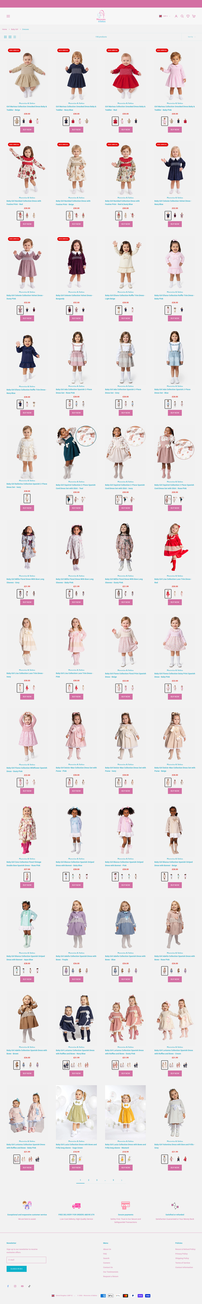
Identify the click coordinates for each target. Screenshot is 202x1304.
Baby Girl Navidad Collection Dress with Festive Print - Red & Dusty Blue (122, 202)
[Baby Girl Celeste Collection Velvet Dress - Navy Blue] (168, 215)
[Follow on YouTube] (22, 1286)
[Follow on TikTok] (29, 1286)
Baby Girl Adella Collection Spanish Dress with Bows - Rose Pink (174, 958)
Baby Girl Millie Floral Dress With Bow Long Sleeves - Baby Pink (74, 581)
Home (4, 29)
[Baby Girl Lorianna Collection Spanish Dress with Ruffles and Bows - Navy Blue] (66, 1065)
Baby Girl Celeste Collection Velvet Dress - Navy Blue (173, 202)
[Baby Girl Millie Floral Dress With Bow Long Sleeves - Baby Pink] (27, 593)
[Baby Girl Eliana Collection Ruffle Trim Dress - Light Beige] (118, 310)
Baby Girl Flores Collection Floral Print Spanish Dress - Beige (125, 675)
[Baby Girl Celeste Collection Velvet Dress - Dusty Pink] (181, 215)
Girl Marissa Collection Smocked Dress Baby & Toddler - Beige (27, 108)
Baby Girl (14, 29)
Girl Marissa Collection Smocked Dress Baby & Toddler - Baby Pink (174, 108)
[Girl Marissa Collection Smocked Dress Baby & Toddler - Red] (30, 121)
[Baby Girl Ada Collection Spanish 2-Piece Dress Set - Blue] (76, 404)
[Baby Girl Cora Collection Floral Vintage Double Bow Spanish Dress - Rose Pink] (27, 876)
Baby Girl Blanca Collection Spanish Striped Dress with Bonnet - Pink (124, 864)
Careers (106, 1263)
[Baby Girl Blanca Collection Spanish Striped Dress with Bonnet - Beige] (79, 876)
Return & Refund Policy (185, 1249)
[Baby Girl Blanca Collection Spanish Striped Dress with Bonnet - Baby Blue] (66, 876)
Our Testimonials (110, 1272)
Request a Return (110, 1276)
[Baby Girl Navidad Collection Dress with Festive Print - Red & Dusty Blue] (27, 215)
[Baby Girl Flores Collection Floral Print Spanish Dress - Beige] (118, 688)
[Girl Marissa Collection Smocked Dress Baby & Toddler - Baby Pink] (37, 121)
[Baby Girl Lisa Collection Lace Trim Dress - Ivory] (175, 593)
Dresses (25, 29)
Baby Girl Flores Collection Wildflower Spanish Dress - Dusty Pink (27, 769)
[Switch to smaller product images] (10, 37)
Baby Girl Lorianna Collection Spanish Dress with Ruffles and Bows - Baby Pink (26, 1146)
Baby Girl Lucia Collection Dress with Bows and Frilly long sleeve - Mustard (125, 1146)
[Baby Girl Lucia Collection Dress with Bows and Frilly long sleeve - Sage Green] (73, 1159)
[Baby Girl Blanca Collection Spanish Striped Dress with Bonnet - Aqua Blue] (73, 876)
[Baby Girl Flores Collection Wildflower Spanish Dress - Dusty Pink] (125, 688)
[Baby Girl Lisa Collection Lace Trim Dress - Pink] (181, 593)
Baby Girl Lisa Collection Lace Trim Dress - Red (173, 581)
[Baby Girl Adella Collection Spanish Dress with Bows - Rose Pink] (86, 970)
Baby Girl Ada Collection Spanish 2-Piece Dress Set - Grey (123, 391)
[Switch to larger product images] (5, 37)
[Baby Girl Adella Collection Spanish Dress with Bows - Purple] (66, 970)
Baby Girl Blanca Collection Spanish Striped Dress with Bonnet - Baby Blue (75, 864)
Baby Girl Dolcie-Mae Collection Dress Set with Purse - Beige (174, 769)
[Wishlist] (188, 16)
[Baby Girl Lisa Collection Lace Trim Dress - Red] (168, 593)
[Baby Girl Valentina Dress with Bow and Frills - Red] (185, 1159)
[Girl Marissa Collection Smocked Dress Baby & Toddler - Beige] (16, 121)
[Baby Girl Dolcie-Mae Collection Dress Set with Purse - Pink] (69, 782)
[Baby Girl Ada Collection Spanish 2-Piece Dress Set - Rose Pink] (69, 404)
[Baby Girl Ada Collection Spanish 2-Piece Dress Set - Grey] (83, 404)
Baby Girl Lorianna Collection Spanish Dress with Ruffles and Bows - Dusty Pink (124, 1052)
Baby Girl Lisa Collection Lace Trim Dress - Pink (74, 675)
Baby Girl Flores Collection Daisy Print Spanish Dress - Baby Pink (174, 675)
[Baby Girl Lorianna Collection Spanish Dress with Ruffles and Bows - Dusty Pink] (86, 1065)
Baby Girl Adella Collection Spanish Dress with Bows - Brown (27, 1052)
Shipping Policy (182, 1258)
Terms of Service (182, 1263)
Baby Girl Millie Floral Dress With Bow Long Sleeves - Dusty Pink (124, 581)
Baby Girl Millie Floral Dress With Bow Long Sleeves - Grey (25, 581)
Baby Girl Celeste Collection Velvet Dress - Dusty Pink (25, 297)
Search (106, 1258)
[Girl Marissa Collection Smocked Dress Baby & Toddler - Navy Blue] (23, 121)
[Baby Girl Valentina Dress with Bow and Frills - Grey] (164, 1159)
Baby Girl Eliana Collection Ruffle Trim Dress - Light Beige (125, 297)
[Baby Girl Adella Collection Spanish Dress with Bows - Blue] (73, 970)
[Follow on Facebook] (8, 1286)
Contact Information (184, 1267)
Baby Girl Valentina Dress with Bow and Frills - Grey (174, 1146)
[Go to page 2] (121, 1180)
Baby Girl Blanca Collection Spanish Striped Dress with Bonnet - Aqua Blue (26, 958)
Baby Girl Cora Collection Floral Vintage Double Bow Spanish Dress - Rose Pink (24, 864)
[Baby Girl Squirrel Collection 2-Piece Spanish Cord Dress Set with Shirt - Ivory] (83, 499)
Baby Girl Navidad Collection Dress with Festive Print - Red (24, 202)
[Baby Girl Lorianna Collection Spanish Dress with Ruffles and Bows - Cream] (79, 1065)
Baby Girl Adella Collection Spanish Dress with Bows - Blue (125, 958)
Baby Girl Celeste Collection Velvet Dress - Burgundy (74, 297)
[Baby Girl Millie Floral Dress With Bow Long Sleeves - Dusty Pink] (34, 593)
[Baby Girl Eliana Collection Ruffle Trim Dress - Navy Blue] (125, 310)
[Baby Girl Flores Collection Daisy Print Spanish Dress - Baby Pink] (132, 688)
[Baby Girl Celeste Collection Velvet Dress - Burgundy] (175, 215)
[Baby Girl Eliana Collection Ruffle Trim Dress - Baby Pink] (132, 310)
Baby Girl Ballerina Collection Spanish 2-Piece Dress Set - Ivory (27, 485)
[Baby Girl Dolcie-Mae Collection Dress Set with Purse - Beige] (76, 782)
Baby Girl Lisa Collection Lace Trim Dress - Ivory (25, 675)
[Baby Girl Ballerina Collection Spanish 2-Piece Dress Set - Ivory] (27, 498)
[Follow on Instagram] (15, 1286)
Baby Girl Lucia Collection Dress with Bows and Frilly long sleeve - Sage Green (76, 1146)
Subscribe (17, 1269)
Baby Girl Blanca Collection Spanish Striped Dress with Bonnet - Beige (173, 864)
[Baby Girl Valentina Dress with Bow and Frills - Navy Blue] (178, 1159)
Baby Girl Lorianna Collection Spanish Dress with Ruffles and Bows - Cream (173, 1052)
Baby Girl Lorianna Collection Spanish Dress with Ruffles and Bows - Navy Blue (75, 1052)
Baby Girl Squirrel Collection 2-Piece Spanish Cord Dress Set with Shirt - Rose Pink (174, 486)
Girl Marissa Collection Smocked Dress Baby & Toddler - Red (125, 108)
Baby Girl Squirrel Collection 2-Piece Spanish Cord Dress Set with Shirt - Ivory (125, 486)
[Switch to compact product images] (14, 37)
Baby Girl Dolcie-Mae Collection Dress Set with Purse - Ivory (125, 769)
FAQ (105, 1254)
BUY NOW (27, 129)
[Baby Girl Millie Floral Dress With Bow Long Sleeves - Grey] (20, 593)
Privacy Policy (181, 1254)
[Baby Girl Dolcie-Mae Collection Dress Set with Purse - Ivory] (83, 782)
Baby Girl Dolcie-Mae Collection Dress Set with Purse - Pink (76, 769)
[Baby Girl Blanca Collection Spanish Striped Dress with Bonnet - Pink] (86, 876)
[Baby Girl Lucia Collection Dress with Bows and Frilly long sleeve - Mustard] (79, 1159)
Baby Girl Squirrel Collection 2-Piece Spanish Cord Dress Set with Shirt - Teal (76, 486)
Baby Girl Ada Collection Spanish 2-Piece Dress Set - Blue (172, 391)
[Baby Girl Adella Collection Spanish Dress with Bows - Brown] (79, 970)
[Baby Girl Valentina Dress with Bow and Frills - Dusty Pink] (171, 1159)
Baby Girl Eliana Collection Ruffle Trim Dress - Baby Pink (174, 297)
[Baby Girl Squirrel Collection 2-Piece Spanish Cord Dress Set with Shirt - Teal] (69, 499)
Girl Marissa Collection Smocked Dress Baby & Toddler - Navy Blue (76, 108)
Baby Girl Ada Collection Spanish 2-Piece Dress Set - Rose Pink (74, 391)
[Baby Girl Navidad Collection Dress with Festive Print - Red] (20, 215)
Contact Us (108, 1267)
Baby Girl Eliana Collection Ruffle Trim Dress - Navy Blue (27, 391)
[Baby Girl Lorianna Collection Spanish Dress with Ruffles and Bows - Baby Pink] (73, 1065)
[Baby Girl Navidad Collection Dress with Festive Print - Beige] (34, 215)
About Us (107, 1249)
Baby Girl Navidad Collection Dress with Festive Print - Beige (73, 202)
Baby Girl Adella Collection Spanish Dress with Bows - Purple (76, 958)
